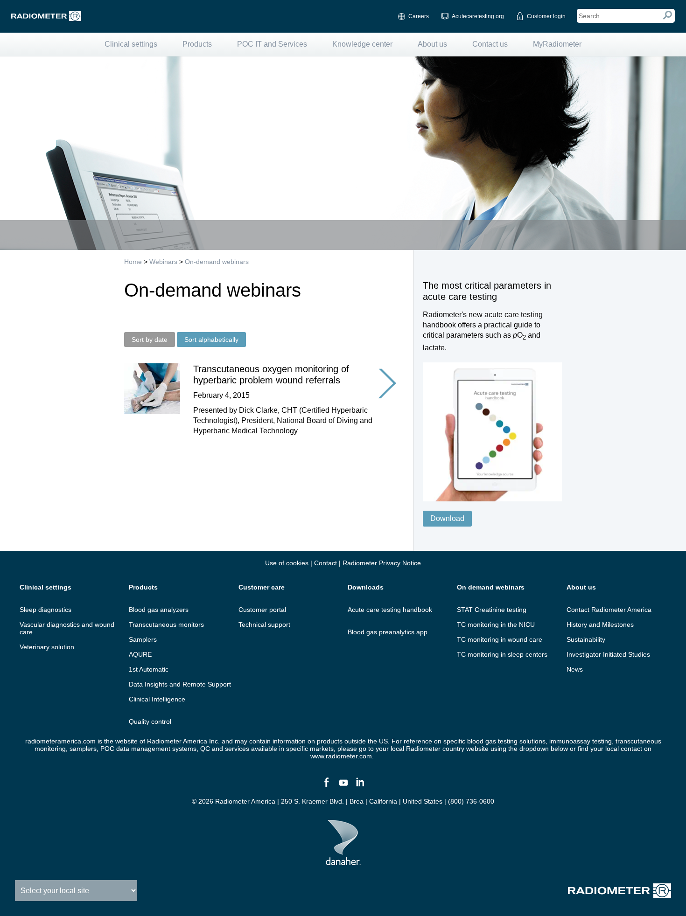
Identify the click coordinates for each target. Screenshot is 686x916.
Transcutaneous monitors (166, 624)
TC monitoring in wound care (499, 639)
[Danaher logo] (343, 861)
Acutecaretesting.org (478, 16)
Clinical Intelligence (157, 699)
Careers (418, 16)
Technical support (264, 624)
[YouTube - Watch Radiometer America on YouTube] (343, 786)
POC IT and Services (272, 44)
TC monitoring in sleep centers (502, 654)
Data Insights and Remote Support (180, 684)
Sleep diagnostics (45, 609)
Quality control (150, 721)
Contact (325, 563)
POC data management (135, 748)
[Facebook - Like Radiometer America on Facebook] (326, 786)
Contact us (490, 44)
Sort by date (150, 339)
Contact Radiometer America (609, 609)
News (575, 669)
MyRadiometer (557, 44)
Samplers (143, 639)
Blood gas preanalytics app (387, 632)
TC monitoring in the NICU (496, 624)
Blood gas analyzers (159, 609)
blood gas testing (492, 741)
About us (432, 44)
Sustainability (586, 639)
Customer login (546, 16)
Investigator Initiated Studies (608, 654)
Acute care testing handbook (390, 609)
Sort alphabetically (211, 339)
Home (133, 261)
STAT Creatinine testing (491, 609)
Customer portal (262, 609)
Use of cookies (286, 563)
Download (447, 518)
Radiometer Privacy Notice (382, 563)
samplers (83, 748)
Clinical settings (131, 44)
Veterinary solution (47, 647)
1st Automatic (148, 669)
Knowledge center (362, 44)
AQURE (140, 654)
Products (197, 44)
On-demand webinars (217, 261)
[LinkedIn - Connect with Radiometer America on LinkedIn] (359, 786)
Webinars (163, 261)
